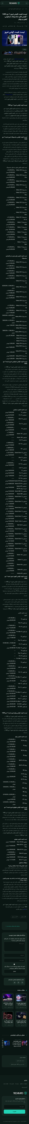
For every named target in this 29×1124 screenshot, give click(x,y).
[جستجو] (2, 3)
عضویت (14, 1111)
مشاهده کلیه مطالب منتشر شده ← (13, 926)
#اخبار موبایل (14, 917)
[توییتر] (22, 982)
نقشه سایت (5, 1084)
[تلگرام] (14, 982)
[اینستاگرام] (18, 982)
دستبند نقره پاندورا (20, 1061)
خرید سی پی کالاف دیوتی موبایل (17, 1064)
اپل (23, 9)
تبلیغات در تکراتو (23, 1084)
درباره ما (17, 1084)
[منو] (26, 3)
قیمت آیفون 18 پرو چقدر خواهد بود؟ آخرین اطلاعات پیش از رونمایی (8, 1023)
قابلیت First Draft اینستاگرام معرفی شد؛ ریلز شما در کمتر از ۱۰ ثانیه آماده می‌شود (16, 1044)
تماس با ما (12, 1084)
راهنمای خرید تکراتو (19, 59)
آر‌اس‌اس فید (24, 1087)
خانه (26, 9)
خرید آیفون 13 (8, 94)
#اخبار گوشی (23, 917)
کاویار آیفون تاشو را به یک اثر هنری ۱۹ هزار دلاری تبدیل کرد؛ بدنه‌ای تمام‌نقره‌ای (21, 1023)
